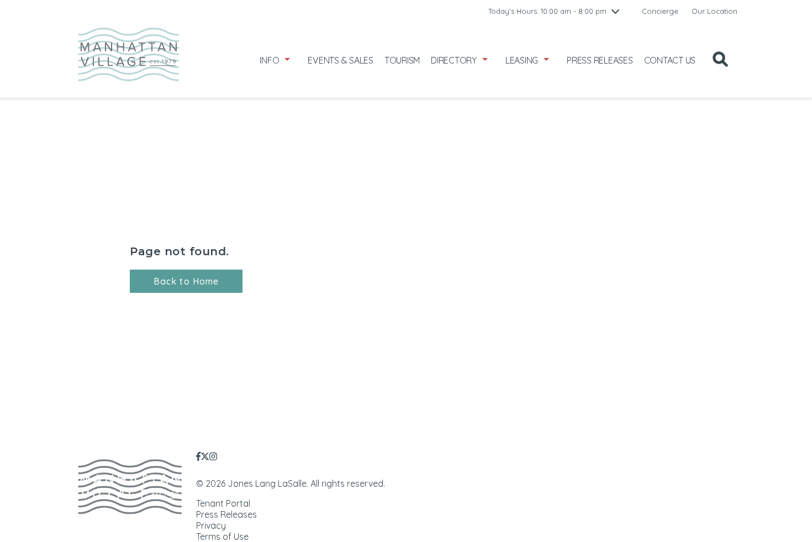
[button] (186, 281)
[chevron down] (615, 11)
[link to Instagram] (213, 456)
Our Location (714, 11)
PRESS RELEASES (600, 60)
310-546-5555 (715, 466)
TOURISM (402, 60)
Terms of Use (222, 536)
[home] (128, 60)
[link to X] (205, 456)
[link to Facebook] (198, 456)
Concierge (660, 11)
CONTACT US (670, 60)
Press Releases (226, 514)
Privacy (211, 525)
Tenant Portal (223, 503)
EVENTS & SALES (340, 60)
